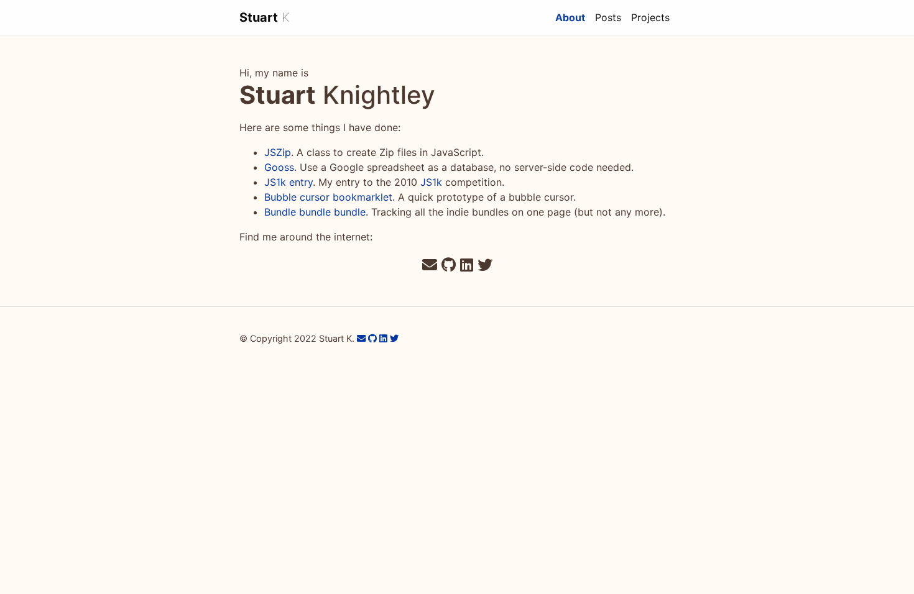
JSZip (277, 152)
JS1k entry (288, 182)
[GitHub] (448, 265)
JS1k (431, 182)
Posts (608, 17)
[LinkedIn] (466, 265)
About (572, 17)
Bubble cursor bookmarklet (328, 197)
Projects (650, 17)
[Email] (429, 265)
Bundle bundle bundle (315, 212)
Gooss (279, 167)
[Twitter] (485, 265)
